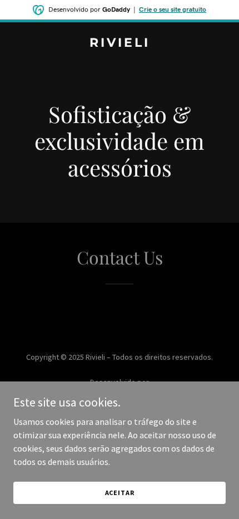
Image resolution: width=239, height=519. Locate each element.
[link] (119, 43)
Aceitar (120, 492)
